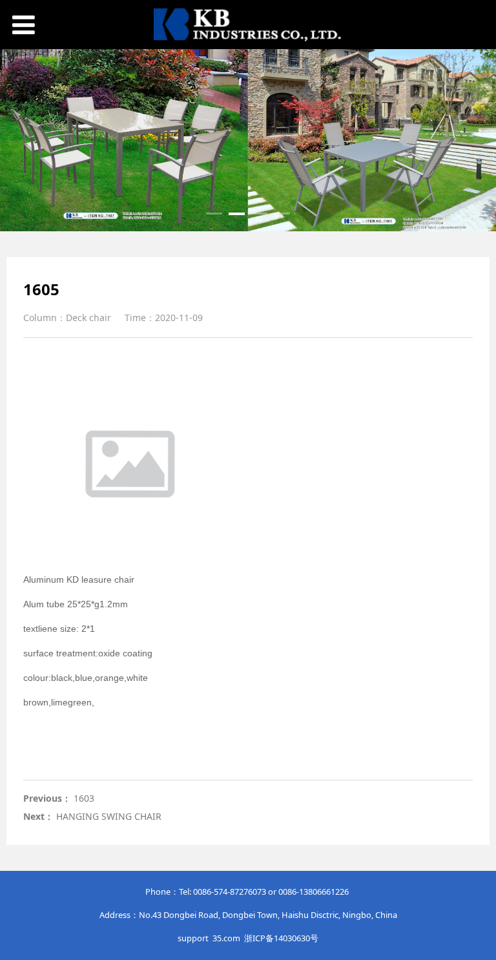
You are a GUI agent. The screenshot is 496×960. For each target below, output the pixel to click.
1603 (84, 798)
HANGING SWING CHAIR (108, 816)
